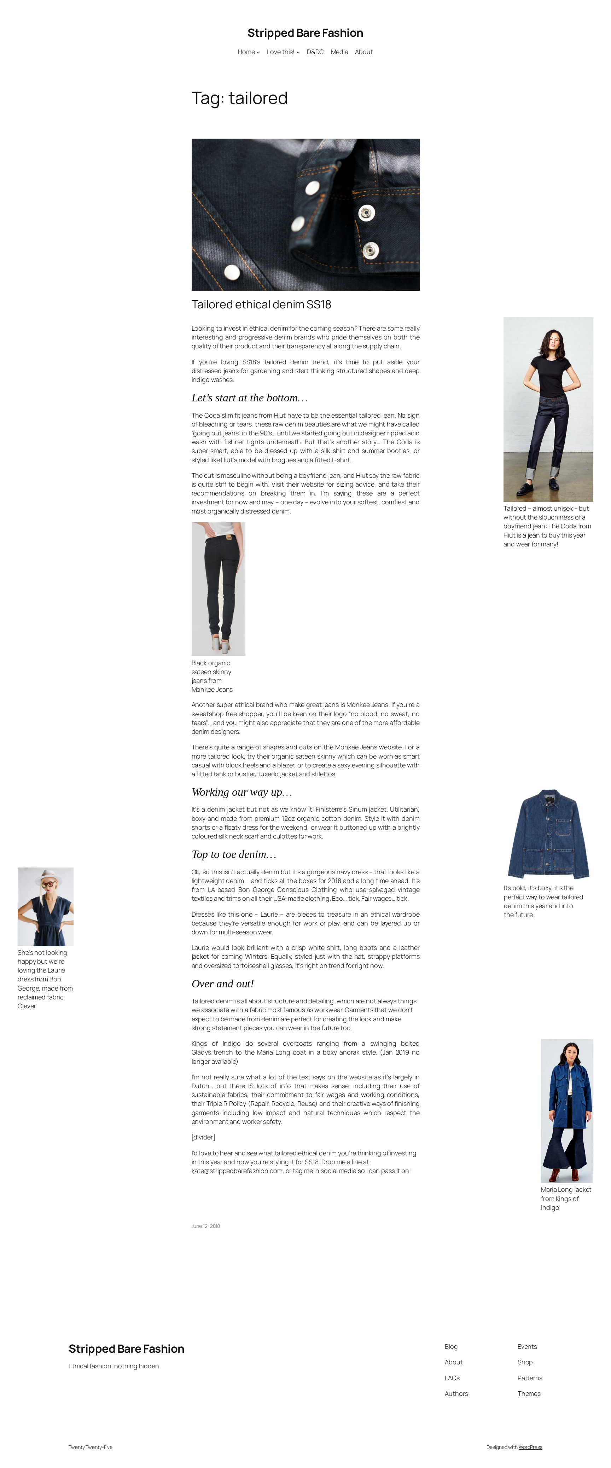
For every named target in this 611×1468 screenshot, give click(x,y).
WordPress (530, 1447)
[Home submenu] (258, 52)
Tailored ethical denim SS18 (262, 304)
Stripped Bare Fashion (305, 32)
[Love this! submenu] (298, 52)
